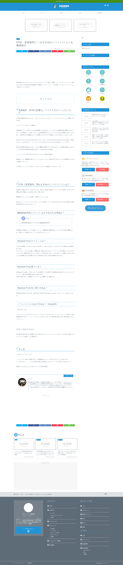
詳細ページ (88, 169)
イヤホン (102, 93)
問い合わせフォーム (95, 208)
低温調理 (85, 544)
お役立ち (52, 510)
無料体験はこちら (102, 184)
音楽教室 (99, 13)
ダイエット (102, 102)
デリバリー (85, 539)
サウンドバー (55, 534)
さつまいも (87, 550)
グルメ (88, 102)
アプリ (53, 513)
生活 (83, 518)
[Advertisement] (45, 67)
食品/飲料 (85, 548)
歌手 (80, 13)
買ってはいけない (86, 48)
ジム (83, 506)
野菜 (85, 554)
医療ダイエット (87, 514)
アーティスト (88, 84)
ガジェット (42, 13)
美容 (83, 527)
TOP (23, 13)
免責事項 (30, 562)
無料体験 (102, 169)
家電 (61, 13)
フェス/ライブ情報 (54, 541)
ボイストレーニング (56, 515)
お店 (83, 535)
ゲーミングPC (55, 532)
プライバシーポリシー (20, 562)
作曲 (52, 517)
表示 (49, 99)
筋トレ (84, 523)
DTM (18, 38)
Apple (88, 93)
